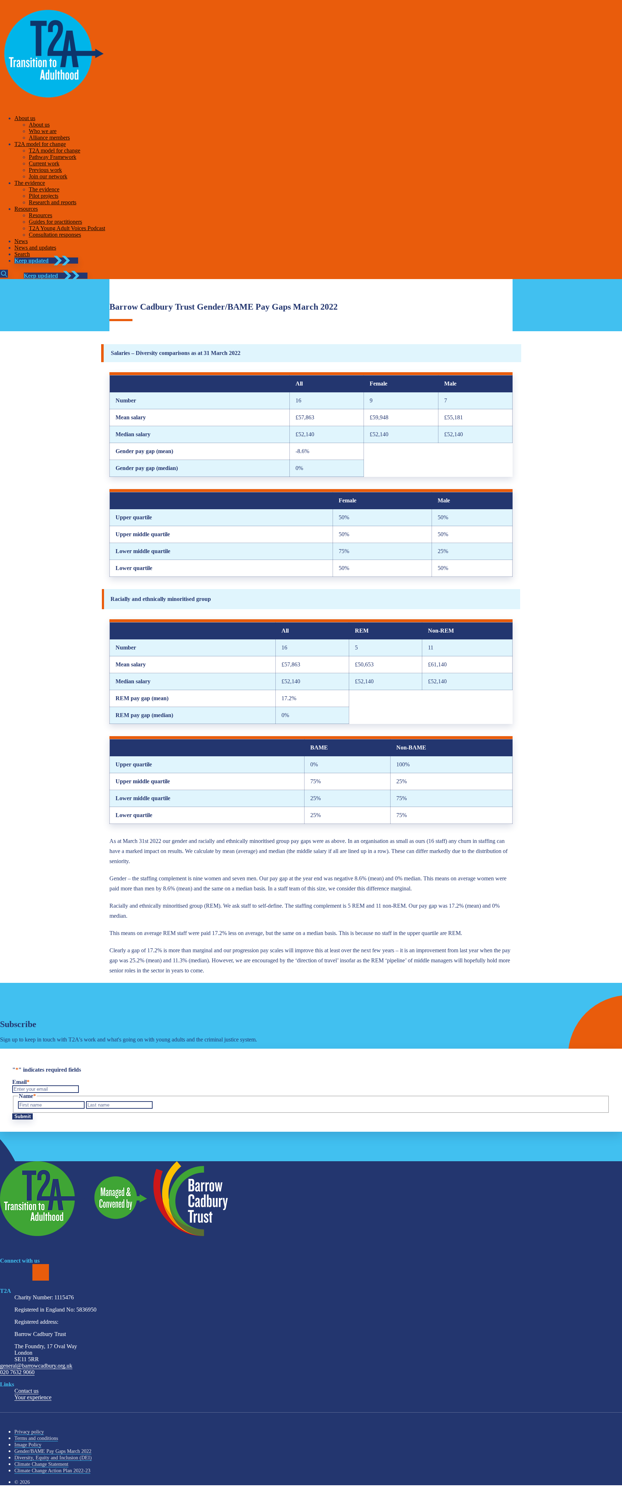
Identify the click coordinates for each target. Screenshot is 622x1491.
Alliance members (49, 137)
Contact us (26, 1391)
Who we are (43, 131)
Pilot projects (43, 196)
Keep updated (31, 260)
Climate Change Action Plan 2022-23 (52, 1470)
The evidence (29, 183)
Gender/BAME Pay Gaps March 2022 (52, 1451)
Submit (22, 1116)
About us (24, 118)
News (21, 241)
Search (22, 254)
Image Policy (27, 1444)
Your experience (32, 1397)
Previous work (45, 170)
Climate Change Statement (41, 1464)
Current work (44, 163)
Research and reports (52, 202)
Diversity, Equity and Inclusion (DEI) (53, 1457)
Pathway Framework (52, 157)
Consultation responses (55, 235)
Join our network (48, 176)
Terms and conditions (36, 1438)
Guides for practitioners (55, 222)
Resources (26, 209)
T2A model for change (40, 144)
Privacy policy (29, 1432)
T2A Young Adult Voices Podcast (67, 228)
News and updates (35, 248)
